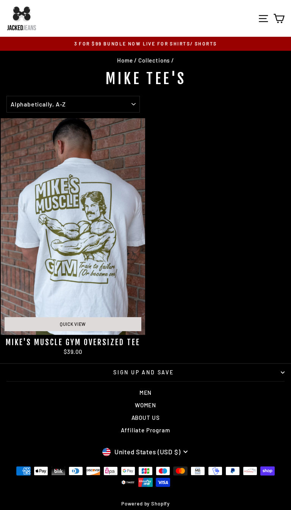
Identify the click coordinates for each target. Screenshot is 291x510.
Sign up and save (143, 372)
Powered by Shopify (145, 504)
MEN (145, 392)
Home (125, 60)
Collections (154, 60)
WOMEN (145, 405)
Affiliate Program (145, 430)
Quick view (73, 324)
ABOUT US (145, 417)
